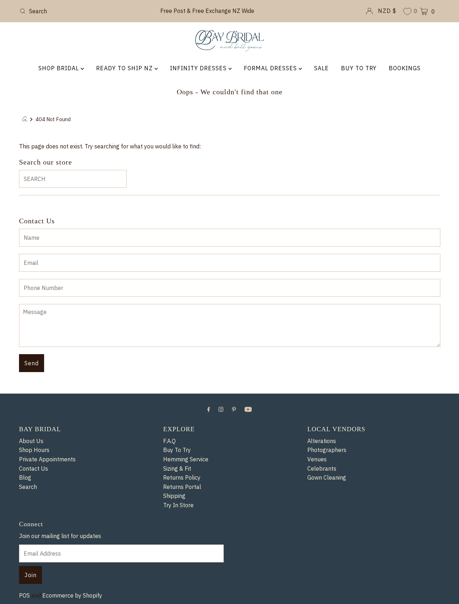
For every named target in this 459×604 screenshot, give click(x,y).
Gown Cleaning (326, 477)
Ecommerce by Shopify (72, 595)
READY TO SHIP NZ (125, 68)
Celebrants (321, 468)
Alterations (321, 440)
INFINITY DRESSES (199, 68)
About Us (31, 440)
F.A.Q (169, 440)
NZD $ (387, 10)
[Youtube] (248, 409)
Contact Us (33, 468)
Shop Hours (34, 449)
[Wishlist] (407, 12)
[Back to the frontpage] (26, 119)
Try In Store (178, 505)
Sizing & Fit (177, 468)
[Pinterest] (234, 409)
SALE (321, 68)
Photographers (326, 449)
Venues (317, 459)
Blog (25, 477)
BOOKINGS (405, 68)
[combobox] (85, 11)
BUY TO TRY (359, 68)
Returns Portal (182, 486)
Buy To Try (177, 449)
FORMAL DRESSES (271, 68)
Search (28, 486)
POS (24, 595)
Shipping (174, 495)
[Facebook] (208, 409)
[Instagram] (220, 409)
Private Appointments (47, 459)
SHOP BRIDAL (59, 68)
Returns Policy (181, 477)
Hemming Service (185, 459)
